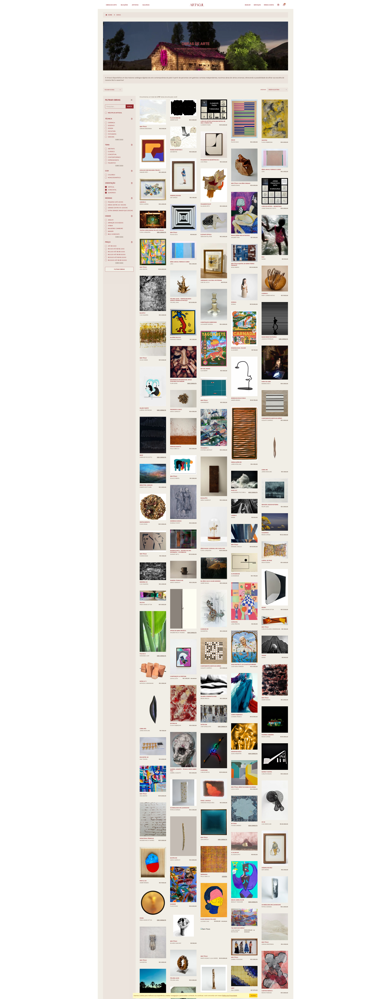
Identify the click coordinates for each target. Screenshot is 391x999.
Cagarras (265, 533)
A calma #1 (235, 852)
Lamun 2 (234, 515)
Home (110, 15)
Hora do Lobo (266, 381)
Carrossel (204, 770)
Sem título (143, 126)
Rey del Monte (205, 368)
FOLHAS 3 (143, 654)
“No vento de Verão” (238, 928)
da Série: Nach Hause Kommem (210, 581)
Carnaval (234, 622)
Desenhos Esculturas (238, 398)
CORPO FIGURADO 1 (237, 714)
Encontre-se (144, 757)
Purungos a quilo (176, 409)
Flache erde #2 (175, 118)
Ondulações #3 (236, 462)
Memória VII (143, 582)
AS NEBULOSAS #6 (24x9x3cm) (271, 905)
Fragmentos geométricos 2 (210, 160)
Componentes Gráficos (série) (211, 666)
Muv (263, 257)
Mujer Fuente (144, 408)
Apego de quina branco (178, 630)
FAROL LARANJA (206, 800)
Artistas (135, 5)
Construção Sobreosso (209, 322)
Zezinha (233, 302)
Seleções (124, 5)
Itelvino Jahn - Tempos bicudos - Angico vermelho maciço (181, 299)
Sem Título (173, 232)
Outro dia (204, 724)
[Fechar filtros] (132, 100)
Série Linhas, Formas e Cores (179, 262)
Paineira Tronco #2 (176, 580)
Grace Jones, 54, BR (237, 900)
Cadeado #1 (204, 629)
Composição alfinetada (178, 676)
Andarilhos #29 (175, 195)
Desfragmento (145, 522)
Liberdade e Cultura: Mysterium (211, 280)
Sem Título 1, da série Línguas (240, 183)
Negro (264, 607)
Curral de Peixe (267, 560)
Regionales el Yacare (238, 348)
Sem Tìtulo (143, 554)
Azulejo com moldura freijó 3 (150, 170)
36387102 (264, 140)
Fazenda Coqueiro (268, 735)
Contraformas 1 (267, 991)
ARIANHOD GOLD (236, 751)
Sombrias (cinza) (175, 521)
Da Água (234, 823)
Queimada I (204, 874)
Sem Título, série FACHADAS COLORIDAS (243, 787)
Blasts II (142, 313)
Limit (232, 988)
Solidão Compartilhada (209, 696)
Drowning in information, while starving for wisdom (181, 380)
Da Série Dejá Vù (175, 337)
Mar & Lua (143, 881)
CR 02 (263, 822)
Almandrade (235, 574)
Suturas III (173, 723)
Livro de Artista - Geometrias (271, 206)
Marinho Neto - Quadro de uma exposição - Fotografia (180, 551)
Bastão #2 (173, 858)
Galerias (145, 5)
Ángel (142, 918)
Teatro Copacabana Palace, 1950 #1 (152, 230)
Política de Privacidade (229, 995)
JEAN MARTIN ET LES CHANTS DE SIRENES (243, 664)
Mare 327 (234, 490)
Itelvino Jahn (174, 978)
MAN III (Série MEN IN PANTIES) (240, 235)
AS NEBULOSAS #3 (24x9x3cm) (179, 808)
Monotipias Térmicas (147, 838)
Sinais (233, 140)
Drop (141, 455)
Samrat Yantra (267, 772)
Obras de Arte (111, 5)
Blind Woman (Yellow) (208, 919)
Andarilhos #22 (267, 868)
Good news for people (269, 337)
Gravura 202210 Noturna (270, 504)
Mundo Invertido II (176, 150)
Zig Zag (142, 602)
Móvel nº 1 (143, 681)
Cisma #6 (265, 470)
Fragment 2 (204, 448)
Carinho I (265, 293)
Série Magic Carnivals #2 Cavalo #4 (213, 548)
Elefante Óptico (206, 234)
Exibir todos (119, 139)
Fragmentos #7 (206, 204)
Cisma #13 (143, 728)
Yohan (264, 655)
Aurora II (143, 202)
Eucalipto (204, 498)
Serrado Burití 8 (175, 446)
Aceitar (253, 995)
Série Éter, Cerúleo (146, 485)
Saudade (173, 904)
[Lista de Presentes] (278, 5)
